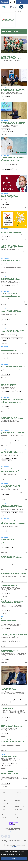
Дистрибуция (5, 803)
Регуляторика (5, 795)
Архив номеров (19, 809)
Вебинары (17, 795)
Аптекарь (4, 817)
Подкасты (17, 797)
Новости (4, 792)
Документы (5, 811)
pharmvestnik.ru (15, 846)
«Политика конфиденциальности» (14, 827)
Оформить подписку (20, 806)
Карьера (4, 806)
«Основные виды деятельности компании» (14, 828)
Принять (14, 858)
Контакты (17, 817)
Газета (16, 803)
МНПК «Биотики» (10, 31)
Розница (4, 800)
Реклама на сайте (19, 814)
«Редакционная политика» (14, 829)
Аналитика (4, 809)
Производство (5, 797)
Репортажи (18, 792)
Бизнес (4, 814)
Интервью (17, 800)
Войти (22, 2)
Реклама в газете (19, 811)
